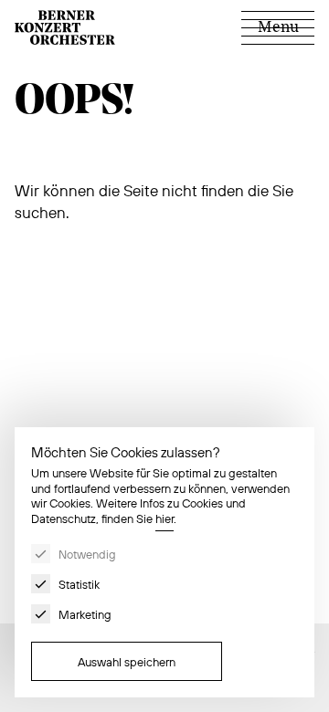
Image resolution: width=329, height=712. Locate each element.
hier (164, 518)
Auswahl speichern (126, 661)
